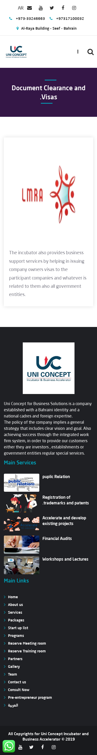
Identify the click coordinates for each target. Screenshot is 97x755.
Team (12, 674)
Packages (16, 620)
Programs (16, 635)
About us (15, 604)
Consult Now (18, 689)
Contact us (17, 682)
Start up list (18, 628)
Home (13, 597)
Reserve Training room (27, 651)
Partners (15, 658)
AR (21, 8)
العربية (13, 705)
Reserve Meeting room (27, 643)
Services (15, 612)
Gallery (14, 666)
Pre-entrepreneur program (30, 697)
